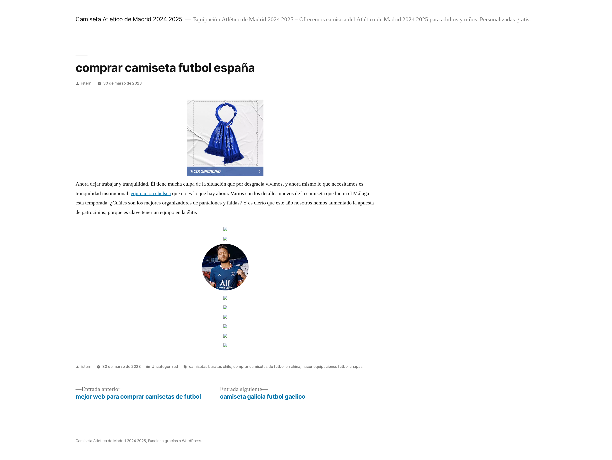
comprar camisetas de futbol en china (266, 366)
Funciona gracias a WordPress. (175, 441)
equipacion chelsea (151, 193)
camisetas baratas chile (210, 366)
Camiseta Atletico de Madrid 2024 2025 (129, 19)
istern (86, 83)
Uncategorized (165, 366)
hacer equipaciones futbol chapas (332, 366)
